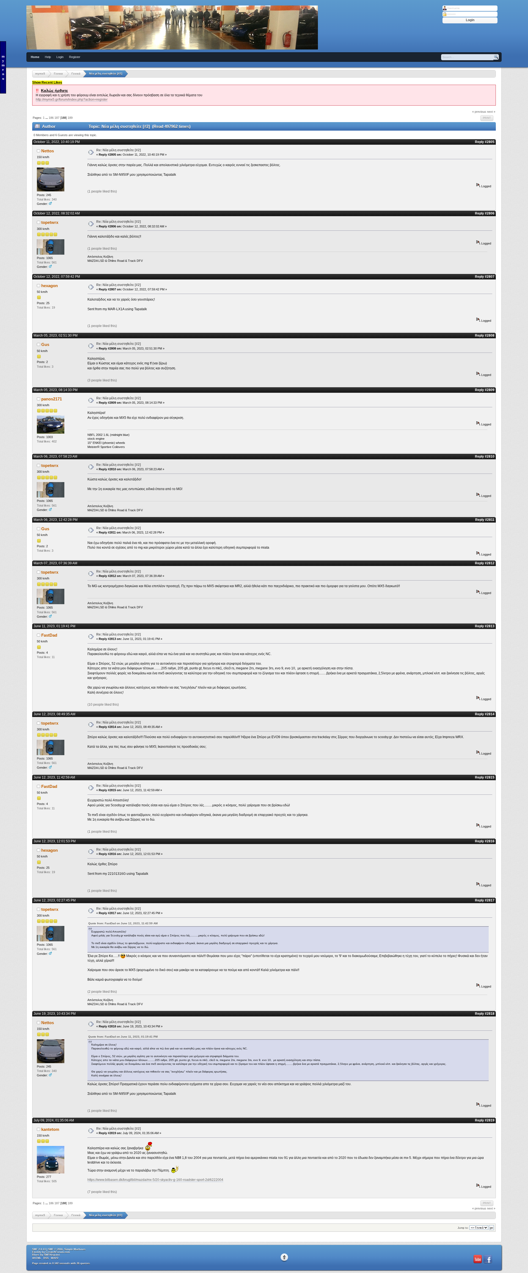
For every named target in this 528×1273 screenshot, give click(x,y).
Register (74, 57)
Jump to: (463, 1227)
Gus (45, 344)
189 (70, 117)
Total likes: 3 (45, 366)
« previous (479, 111)
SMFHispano (52, 1254)
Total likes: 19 (46, 307)
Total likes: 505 (47, 1181)
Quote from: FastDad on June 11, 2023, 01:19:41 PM (123, 1036)
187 (56, 117)
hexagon (49, 285)
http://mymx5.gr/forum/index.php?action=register (72, 99)
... (47, 117)
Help (48, 57)
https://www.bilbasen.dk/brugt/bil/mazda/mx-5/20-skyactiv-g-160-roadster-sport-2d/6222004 (155, 1180)
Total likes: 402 (47, 441)
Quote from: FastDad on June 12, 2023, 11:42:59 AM (123, 923)
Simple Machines (75, 1249)
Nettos (47, 151)
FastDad (49, 635)
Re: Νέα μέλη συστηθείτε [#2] (118, 150)
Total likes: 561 (47, 262)
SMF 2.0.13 (39, 1249)
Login (60, 57)
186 (51, 117)
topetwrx (49, 222)
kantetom (50, 1129)
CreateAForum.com (58, 1252)
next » (491, 111)
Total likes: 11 (46, 657)
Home (35, 57)
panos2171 (51, 399)
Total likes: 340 (47, 199)
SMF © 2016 (55, 1249)
